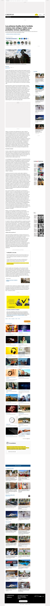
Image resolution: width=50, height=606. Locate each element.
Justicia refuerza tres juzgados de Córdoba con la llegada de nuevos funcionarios (11, 578)
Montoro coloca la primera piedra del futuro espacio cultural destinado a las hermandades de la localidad (23, 478)
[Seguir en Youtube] (40, 596)
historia (19, 318)
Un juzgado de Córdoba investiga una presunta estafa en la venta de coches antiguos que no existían (11, 544)
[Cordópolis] (11, 595)
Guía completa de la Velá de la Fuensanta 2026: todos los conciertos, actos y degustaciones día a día (39, 130)
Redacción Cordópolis (11, 507)
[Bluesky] (23, 38)
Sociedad (6, 318)
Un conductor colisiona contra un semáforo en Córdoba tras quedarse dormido (39, 101)
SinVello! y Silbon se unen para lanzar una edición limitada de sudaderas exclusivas (35, 183)
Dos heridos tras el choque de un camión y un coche (11, 519)
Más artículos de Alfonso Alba (10, 495)
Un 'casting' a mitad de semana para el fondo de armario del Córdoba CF (24, 556)
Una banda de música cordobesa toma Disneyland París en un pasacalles (23, 578)
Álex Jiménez (19, 557)
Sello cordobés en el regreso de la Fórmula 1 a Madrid (11, 567)
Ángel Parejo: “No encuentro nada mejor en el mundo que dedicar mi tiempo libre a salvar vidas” (35, 234)
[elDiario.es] (11, 597)
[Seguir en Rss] (43, 596)
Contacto (29, 604)
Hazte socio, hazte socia (12, 451)
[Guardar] (28, 38)
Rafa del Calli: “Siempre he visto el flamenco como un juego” (35, 217)
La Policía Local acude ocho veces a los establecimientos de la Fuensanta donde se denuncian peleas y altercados (24, 507)
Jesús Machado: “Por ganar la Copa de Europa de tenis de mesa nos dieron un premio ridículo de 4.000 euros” (35, 230)
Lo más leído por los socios (10, 468)
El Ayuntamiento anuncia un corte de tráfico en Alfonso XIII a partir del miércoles (24, 590)
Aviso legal (26, 604)
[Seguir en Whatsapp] (42, 596)
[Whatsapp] (19, 38)
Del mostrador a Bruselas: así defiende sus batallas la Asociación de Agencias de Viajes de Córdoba (35, 179)
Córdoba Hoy (8, 16)
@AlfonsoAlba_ (8, 68)
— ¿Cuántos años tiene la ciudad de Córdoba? (12, 34)
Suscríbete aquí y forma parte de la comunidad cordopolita (15, 315)
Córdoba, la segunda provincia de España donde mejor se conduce (11, 506)
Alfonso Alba (7, 66)
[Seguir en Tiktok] (41, 596)
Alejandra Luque (8, 493)
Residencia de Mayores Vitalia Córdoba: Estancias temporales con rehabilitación (35, 170)
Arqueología (12, 318)
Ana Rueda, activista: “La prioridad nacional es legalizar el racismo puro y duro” (35, 225)
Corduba (16, 318)
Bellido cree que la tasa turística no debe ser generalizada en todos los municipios (24, 490)
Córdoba (10, 318)
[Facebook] (21, 38)
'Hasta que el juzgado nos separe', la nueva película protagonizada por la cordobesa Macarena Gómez (11, 556)
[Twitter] (24, 38)
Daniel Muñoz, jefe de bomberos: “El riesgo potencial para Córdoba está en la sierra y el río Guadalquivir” (35, 221)
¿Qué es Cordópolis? (22, 604)
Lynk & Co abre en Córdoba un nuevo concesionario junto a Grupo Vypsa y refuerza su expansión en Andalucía (35, 165)
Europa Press (19, 492)
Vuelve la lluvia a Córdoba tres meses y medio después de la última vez (24, 519)
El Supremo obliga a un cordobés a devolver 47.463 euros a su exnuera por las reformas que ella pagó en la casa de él (11, 491)
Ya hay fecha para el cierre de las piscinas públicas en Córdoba (23, 567)
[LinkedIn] (26, 38)
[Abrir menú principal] (44, 14)
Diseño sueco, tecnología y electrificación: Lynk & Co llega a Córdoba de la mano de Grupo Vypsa (35, 174)
